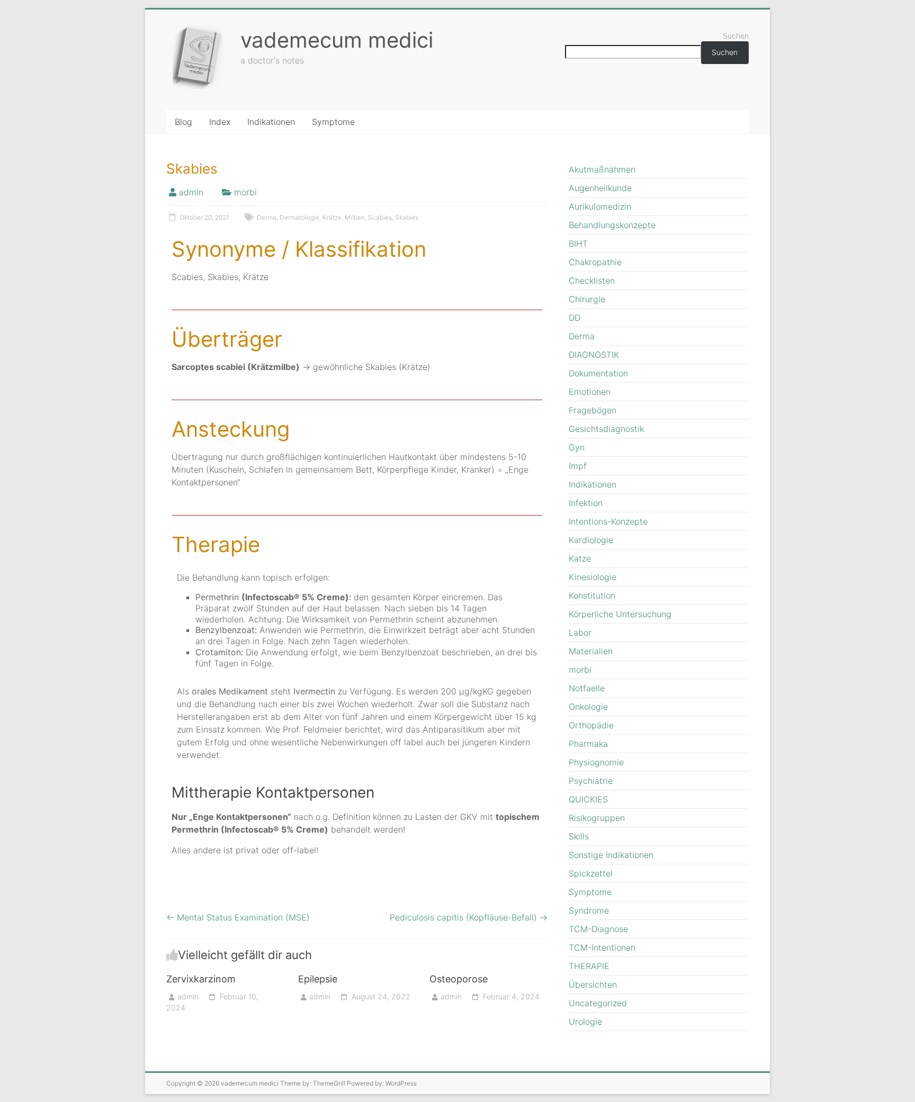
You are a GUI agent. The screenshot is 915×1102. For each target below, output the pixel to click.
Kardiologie (591, 540)
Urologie (585, 1021)
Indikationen (271, 121)
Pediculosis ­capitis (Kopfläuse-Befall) (469, 917)
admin (191, 192)
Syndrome (589, 910)
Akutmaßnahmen (602, 169)
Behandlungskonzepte (612, 225)
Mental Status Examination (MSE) (238, 917)
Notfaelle (587, 688)
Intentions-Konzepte (608, 521)
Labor (580, 632)
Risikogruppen (597, 817)
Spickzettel (591, 873)
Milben (355, 217)
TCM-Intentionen (602, 947)
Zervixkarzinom (201, 978)
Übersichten (593, 984)
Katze (580, 558)
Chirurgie (587, 299)
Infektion (586, 503)
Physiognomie (596, 762)
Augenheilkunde (600, 188)
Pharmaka (588, 743)
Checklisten (592, 280)
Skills (579, 836)
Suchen (736, 35)
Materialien (591, 651)
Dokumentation (598, 373)
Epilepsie (317, 978)
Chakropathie (595, 262)
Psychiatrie (591, 780)
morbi (245, 192)
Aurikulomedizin (600, 206)
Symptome (333, 121)
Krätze (332, 217)
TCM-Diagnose (598, 929)
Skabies (406, 217)
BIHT (578, 243)
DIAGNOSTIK (594, 354)
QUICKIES (588, 799)
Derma (266, 217)
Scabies (380, 217)
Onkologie (588, 706)
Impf (578, 465)
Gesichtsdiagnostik (606, 428)
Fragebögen (592, 410)
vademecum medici (336, 40)
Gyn (577, 447)
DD (574, 317)
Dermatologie (299, 217)
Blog (183, 121)
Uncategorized (598, 1003)
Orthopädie (591, 725)
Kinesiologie (592, 577)
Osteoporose (458, 978)
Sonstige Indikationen (611, 855)
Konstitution (592, 595)
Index (219, 121)
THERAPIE (589, 966)
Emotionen (590, 391)
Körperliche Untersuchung (620, 614)
